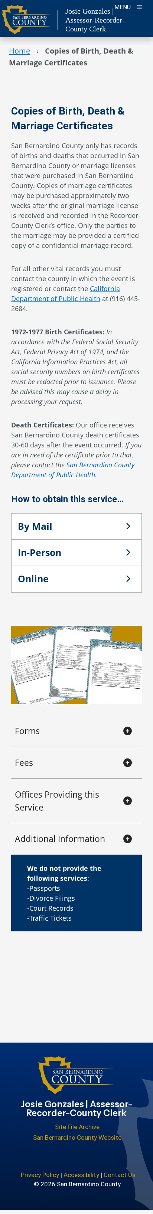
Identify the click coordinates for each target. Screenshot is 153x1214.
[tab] (76, 526)
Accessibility (81, 1175)
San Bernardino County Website (77, 1137)
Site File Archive (77, 1127)
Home (19, 51)
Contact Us (120, 1175)
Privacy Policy (40, 1175)
